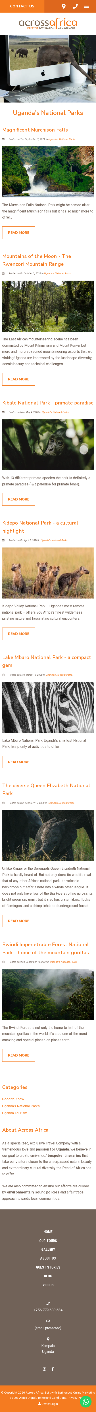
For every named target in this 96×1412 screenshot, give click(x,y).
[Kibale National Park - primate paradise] (48, 444)
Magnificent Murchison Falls (35, 130)
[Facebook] (53, 1369)
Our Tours (48, 1241)
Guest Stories (48, 1267)
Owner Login (49, 1403)
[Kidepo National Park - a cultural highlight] (48, 573)
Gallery (48, 1249)
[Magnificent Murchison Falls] (48, 172)
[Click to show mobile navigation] (88, 6)
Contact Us (22, 6)
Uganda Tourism (14, 1113)
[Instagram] (44, 1369)
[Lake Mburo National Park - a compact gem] (48, 707)
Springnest (65, 1392)
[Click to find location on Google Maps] (63, 6)
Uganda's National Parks (61, 139)
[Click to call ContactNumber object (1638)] (75, 6)
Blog (48, 1276)
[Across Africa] (48, 23)
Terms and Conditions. (52, 1397)
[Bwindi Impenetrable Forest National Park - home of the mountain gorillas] (48, 994)
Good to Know (13, 1099)
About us (48, 1258)
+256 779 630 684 (48, 1310)
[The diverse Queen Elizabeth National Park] (48, 835)
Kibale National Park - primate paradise (48, 403)
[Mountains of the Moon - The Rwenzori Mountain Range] (48, 306)
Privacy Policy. (77, 1397)
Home (48, 1232)
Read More (18, 232)
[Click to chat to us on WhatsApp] (86, 1402)
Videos (48, 1285)
